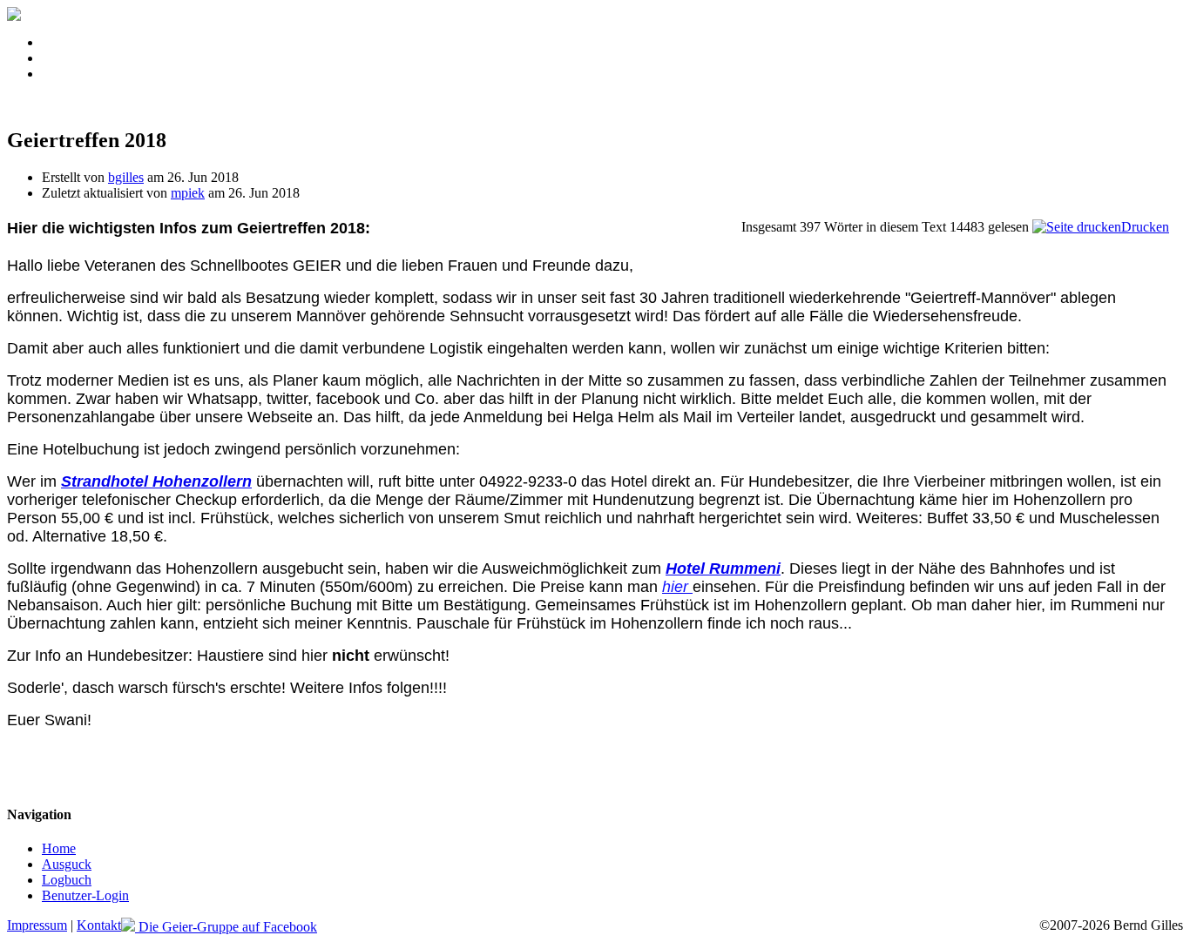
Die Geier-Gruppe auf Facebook (226, 926)
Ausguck (66, 864)
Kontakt (99, 925)
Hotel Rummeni (723, 568)
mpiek (188, 192)
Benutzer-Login (85, 895)
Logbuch (66, 879)
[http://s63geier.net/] (14, 16)
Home (59, 848)
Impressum (37, 925)
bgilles (126, 177)
